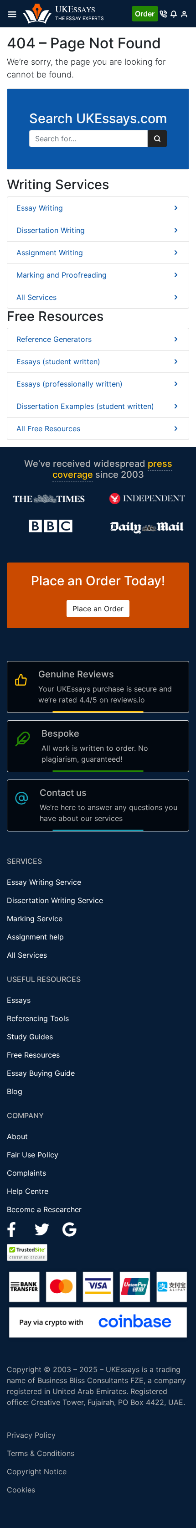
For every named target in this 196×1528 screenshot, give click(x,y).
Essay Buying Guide (41, 1073)
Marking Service (34, 918)
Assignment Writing (49, 252)
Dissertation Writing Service (55, 900)
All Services (36, 297)
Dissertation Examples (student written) (85, 406)
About (17, 1136)
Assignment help (35, 936)
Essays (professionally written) (69, 383)
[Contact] (163, 13)
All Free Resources (48, 428)
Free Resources (33, 1054)
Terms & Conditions (40, 1453)
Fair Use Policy (32, 1154)
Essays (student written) (58, 361)
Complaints (26, 1172)
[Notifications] (173, 13)
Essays (19, 1000)
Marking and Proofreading (61, 274)
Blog (14, 1091)
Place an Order (98, 608)
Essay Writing (39, 207)
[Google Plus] (69, 1229)
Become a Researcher (44, 1209)
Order (145, 13)
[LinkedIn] (43, 1229)
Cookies (21, 1489)
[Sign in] (184, 13)
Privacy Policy (31, 1435)
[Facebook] (15, 1229)
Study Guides (30, 1036)
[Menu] (15, 13)
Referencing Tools (38, 1018)
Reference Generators (54, 339)
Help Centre (27, 1191)
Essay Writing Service (44, 882)
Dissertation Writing (50, 230)
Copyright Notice (37, 1471)
